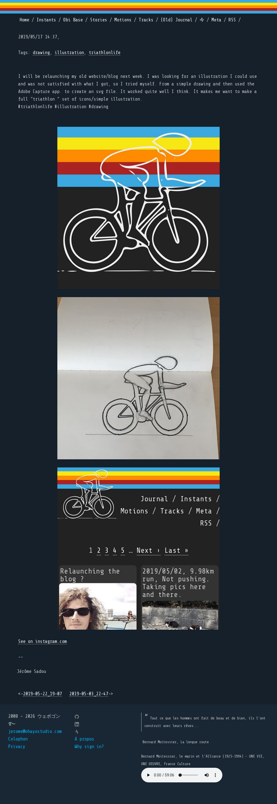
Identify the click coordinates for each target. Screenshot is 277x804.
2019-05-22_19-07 (42, 693)
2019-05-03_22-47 (88, 693)
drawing (41, 52)
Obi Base (73, 19)
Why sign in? (89, 746)
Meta (216, 19)
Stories (98, 19)
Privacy (16, 746)
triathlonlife (104, 52)
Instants (46, 19)
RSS (232, 19)
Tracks (146, 19)
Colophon (18, 739)
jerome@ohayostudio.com (35, 731)
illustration (69, 52)
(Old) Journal (176, 19)
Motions (122, 19)
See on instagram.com (42, 641)
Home (24, 19)
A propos (84, 739)
